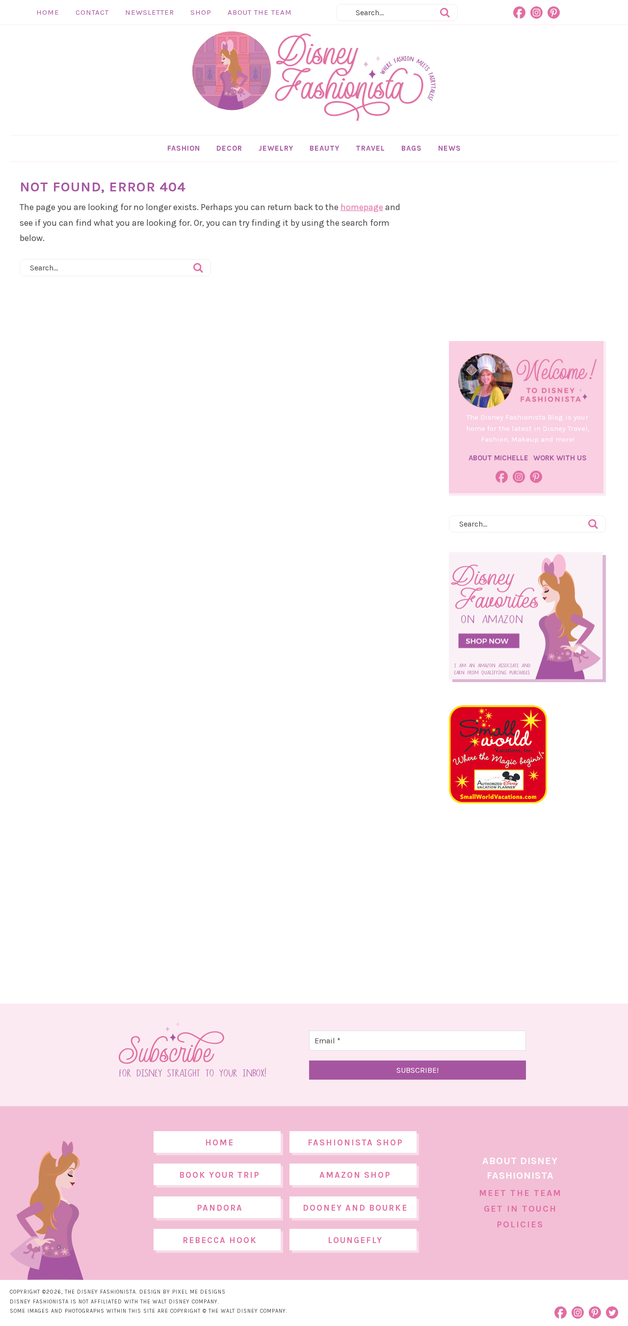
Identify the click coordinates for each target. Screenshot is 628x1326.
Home (47, 12)
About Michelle (498, 457)
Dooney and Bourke (355, 1208)
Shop (200, 12)
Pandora (220, 1208)
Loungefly (355, 1240)
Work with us (560, 457)
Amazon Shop (355, 1175)
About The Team (260, 12)
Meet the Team (520, 1193)
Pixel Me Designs (199, 1292)
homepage (361, 207)
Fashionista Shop (355, 1142)
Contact (92, 12)
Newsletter (149, 12)
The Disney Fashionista (314, 76)
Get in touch (520, 1208)
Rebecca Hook (220, 1240)
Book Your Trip (219, 1175)
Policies (520, 1224)
